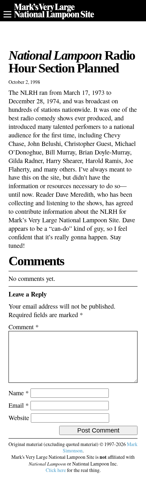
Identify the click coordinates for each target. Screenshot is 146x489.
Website (19, 417)
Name (19, 393)
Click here (56, 470)
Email (19, 405)
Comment (24, 326)
